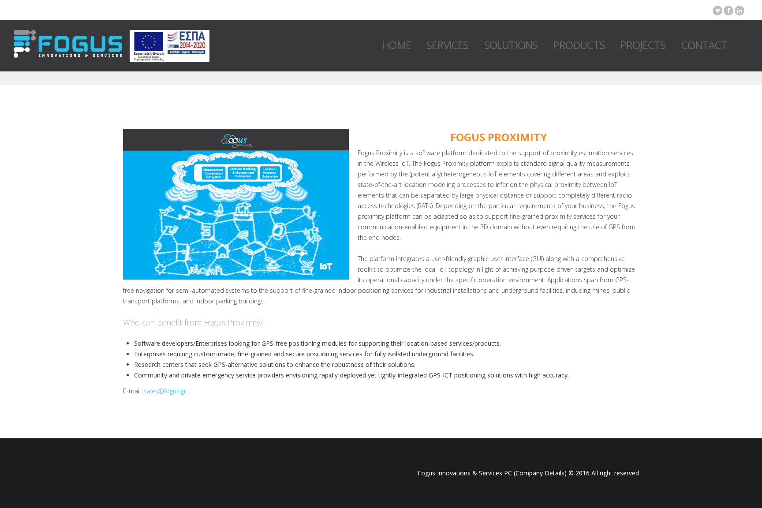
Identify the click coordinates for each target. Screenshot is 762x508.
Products (579, 44)
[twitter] (717, 10)
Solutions (511, 44)
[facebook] (728, 10)
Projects (643, 44)
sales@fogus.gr (165, 391)
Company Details (539, 473)
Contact (704, 44)
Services (447, 44)
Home (396, 44)
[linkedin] (739, 10)
